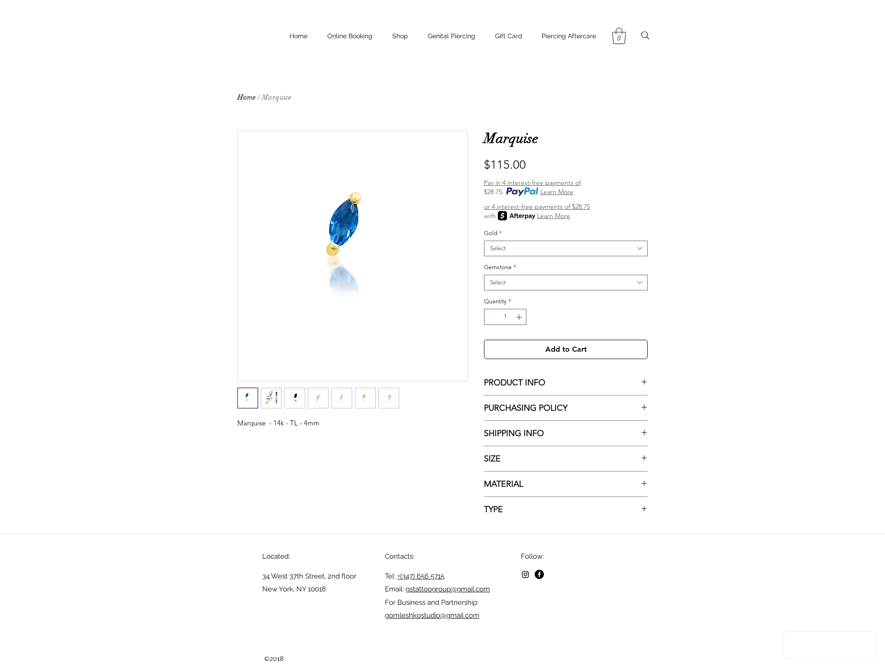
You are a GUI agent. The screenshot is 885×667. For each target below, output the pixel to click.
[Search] (645, 35)
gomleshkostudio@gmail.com (432, 615)
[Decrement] (490, 317)
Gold (493, 233)
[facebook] (539, 574)
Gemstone (500, 267)
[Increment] (519, 317)
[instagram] (525, 574)
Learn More (556, 192)
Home (246, 97)
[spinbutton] (505, 317)
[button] (619, 36)
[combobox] (566, 248)
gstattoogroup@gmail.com (448, 589)
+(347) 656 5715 (420, 576)
